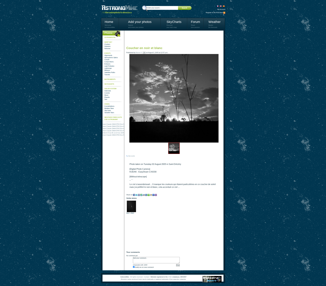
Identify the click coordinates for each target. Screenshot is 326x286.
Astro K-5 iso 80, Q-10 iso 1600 (113, 133)
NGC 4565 (130, 213)
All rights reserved (136, 277)
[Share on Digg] (146, 195)
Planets (107, 97)
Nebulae (107, 48)
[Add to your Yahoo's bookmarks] (156, 195)
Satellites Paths (109, 72)
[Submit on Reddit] (144, 195)
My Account (221, 9)
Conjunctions (109, 62)
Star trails (107, 110)
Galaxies (107, 46)
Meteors (107, 70)
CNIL (170, 277)
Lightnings (108, 68)
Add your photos (140, 22)
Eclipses (107, 64)
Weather (214, 22)
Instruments (110, 79)
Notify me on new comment (144, 267)
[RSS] (224, 13)
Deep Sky (108, 42)
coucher (133, 156)
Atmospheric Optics (111, 57)
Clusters (107, 44)
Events (107, 53)
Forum (195, 22)
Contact (146, 277)
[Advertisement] (172, 38)
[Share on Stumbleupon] (141, 195)
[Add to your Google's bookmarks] (153, 195)
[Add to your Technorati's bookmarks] (149, 195)
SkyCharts (174, 22)
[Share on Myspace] (139, 195)
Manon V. (139, 53)
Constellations (109, 106)
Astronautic (110, 37)
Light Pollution (109, 66)
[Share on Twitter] (136, 195)
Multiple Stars (109, 108)
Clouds (106, 60)
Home (109, 22)
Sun (105, 99)
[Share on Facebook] (134, 195)
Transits (107, 75)
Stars (107, 104)
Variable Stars (109, 113)
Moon (106, 95)
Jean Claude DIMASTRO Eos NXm (115, 124)
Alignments (108, 55)
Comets (107, 93)
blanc (129, 156)
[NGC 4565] (132, 206)
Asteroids (107, 91)
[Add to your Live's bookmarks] (151, 195)
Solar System (110, 89)
